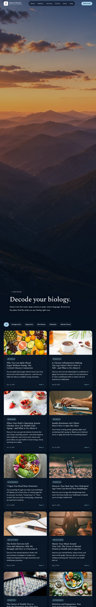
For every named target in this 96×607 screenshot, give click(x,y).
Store (65, 4)
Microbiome (41, 324)
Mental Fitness (66, 324)
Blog (71, 4)
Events (57, 4)
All (6, 324)
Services (49, 4)
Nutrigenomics (16, 324)
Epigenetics (29, 324)
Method (40, 4)
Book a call (86, 3)
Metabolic (53, 324)
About (33, 4)
